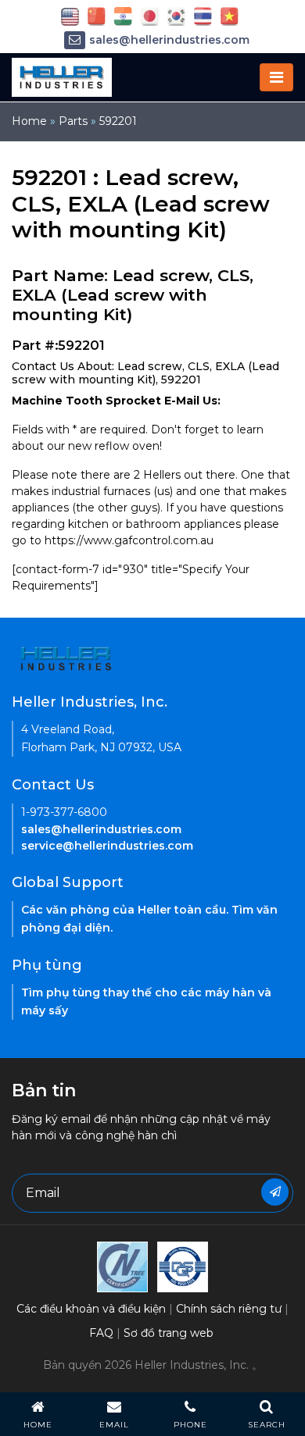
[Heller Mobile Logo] (62, 76)
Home (29, 121)
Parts (73, 121)
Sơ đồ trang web (169, 1333)
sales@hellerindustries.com (169, 40)
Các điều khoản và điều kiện (91, 1309)
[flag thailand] (203, 16)
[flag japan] (150, 16)
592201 (118, 121)
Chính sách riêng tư (229, 1309)
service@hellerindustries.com (107, 846)
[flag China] (97, 16)
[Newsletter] (275, 1192)
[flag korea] (176, 16)
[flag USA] (70, 16)
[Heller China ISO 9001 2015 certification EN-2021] (182, 1266)
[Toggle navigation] (276, 77)
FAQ (101, 1333)
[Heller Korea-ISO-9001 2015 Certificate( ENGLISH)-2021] (122, 1266)
